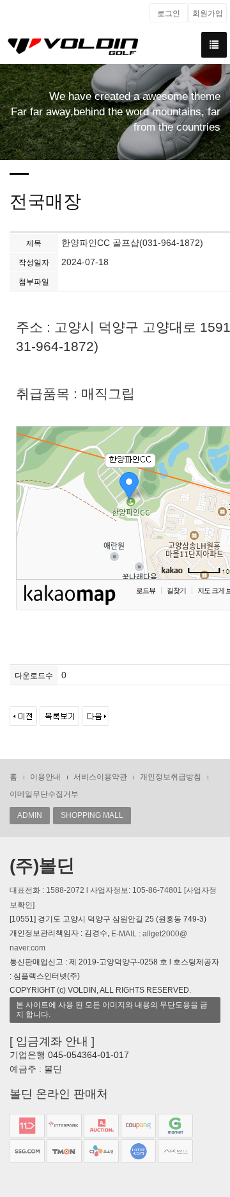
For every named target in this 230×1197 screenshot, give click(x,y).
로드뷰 (145, 590)
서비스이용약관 (100, 776)
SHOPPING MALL (92, 815)
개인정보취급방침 (170, 776)
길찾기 (176, 590)
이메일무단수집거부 (44, 794)
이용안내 (45, 776)
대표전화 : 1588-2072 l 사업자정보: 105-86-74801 (97, 890)
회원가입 (207, 13)
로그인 (168, 13)
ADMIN (29, 815)
